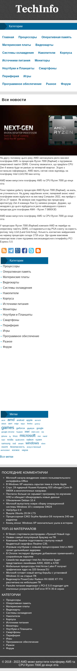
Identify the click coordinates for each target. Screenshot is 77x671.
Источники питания (16, 60)
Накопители (46, 52)
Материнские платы (16, 44)
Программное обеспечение (22, 83)
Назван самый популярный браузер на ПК (31, 537)
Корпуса (66, 52)
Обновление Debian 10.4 (20, 500)
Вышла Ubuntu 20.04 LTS (21, 513)
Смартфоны (48, 68)
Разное (51, 83)
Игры (27, 76)
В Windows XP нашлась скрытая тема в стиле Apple (36, 484)
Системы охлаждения (18, 52)
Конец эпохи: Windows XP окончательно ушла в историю (39, 522)
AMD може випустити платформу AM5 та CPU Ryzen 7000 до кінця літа (47, 663)
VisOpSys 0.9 (13, 510)
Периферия (10, 76)
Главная (8, 37)
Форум (66, 83)
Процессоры (27, 37)
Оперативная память (57, 37)
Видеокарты (44, 44)
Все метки (6, 456)
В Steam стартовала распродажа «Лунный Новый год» (38, 534)
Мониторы (42, 60)
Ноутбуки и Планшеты (18, 68)
